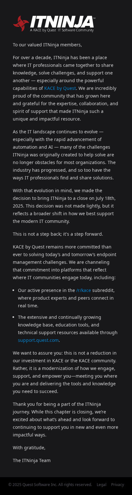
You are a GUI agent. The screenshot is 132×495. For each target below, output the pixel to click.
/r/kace (83, 290)
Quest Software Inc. (39, 484)
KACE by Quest (60, 88)
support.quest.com (38, 340)
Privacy (117, 484)
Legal (101, 484)
